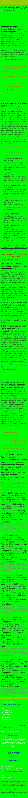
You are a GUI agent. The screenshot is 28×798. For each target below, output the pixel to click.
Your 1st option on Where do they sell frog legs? (15, 146)
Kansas (8, 548)
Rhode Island (17, 639)
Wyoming (19, 684)
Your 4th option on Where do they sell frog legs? (15, 152)
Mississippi (10, 584)
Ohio (8, 628)
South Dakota (6, 659)
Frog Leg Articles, (16, 738)
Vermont (9, 670)
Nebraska (9, 593)
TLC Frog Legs (14, 2)
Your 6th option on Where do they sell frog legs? (15, 155)
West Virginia (11, 679)
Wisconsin (16, 681)
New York (9, 619)
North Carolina (17, 622)
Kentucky (15, 551)
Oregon (15, 633)
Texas (18, 664)
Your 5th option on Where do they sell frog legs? (15, 154)
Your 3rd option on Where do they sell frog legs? (15, 151)
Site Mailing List (13, 778)
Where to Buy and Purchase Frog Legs (9, 736)
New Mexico (5, 617)
